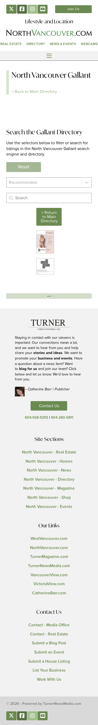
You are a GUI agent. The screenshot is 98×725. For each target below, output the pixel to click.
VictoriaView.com (49, 584)
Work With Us (49, 679)
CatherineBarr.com (49, 593)
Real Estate (11, 44)
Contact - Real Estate (49, 634)
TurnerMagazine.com (49, 556)
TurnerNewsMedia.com (49, 565)
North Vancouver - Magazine (49, 488)
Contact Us (49, 405)
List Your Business (49, 670)
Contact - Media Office (49, 625)
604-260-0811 (62, 417)
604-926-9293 (36, 417)
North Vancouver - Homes (49, 461)
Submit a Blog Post (49, 643)
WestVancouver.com (49, 538)
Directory (35, 44)
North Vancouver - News (49, 470)
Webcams (89, 44)
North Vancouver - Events (49, 506)
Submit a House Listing (49, 661)
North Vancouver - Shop (49, 497)
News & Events (63, 44)
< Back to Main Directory (34, 91)
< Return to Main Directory (49, 217)
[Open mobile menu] (49, 56)
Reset (23, 167)
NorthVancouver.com (49, 547)
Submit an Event (49, 652)
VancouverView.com (49, 575)
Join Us (73, 9)
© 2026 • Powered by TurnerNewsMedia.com (43, 703)
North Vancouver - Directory (49, 479)
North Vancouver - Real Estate (49, 452)
